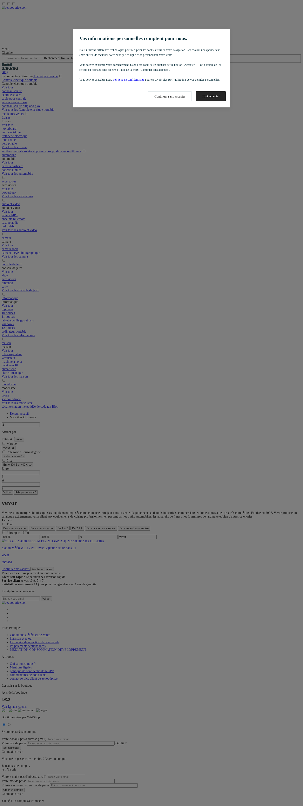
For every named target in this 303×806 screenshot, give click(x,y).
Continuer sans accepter (169, 96)
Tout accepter (211, 96)
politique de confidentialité (128, 79)
